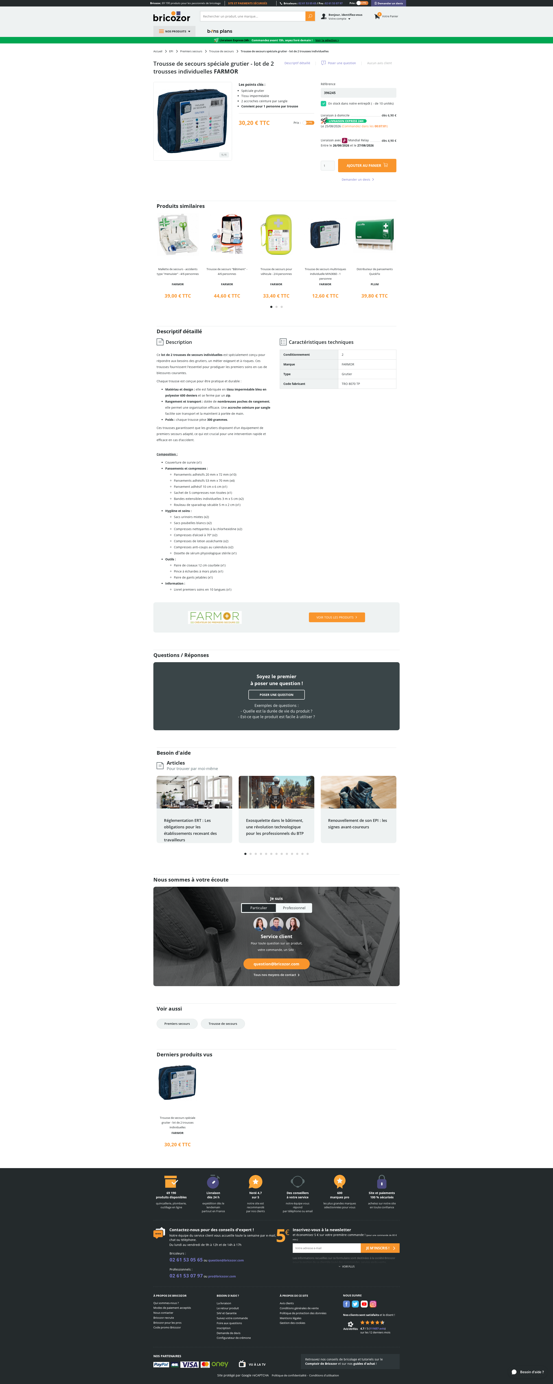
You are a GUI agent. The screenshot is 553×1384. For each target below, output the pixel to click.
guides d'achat (364, 1364)
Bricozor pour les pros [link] (167, 1323)
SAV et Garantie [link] (227, 1313)
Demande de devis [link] (228, 1333)
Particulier (258, 908)
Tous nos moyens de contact (275, 975)
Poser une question (342, 63)
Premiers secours (177, 1024)
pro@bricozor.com (222, 1276)
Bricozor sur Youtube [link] (364, 1304)
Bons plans (220, 31)
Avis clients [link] (287, 1303)
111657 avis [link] (377, 1328)
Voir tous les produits (335, 617)
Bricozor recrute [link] (163, 1318)
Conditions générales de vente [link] (299, 1308)
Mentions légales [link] (290, 1318)
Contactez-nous (184, 1229)
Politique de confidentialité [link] (289, 1375)
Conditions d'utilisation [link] (324, 1375)
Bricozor (173, 16)
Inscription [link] (223, 1328)
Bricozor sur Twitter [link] (355, 1304)
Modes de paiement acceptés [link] (172, 1308)
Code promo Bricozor (167, 1327)
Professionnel (294, 908)
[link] (388, 3)
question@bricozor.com (276, 963)
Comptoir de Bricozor (321, 1364)
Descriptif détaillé (297, 63)
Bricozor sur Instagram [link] (373, 1304)
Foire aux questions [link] (229, 1323)
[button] (271, 307)
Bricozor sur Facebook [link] (346, 1304)
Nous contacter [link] (163, 1313)
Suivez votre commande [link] (232, 1318)
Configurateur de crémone (234, 1338)
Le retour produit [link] (228, 1308)
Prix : (353, 3)
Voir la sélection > (327, 40)
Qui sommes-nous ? (166, 1303)
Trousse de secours (223, 1024)
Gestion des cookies (292, 1323)
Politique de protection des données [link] (303, 1313)
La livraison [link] (224, 1303)
